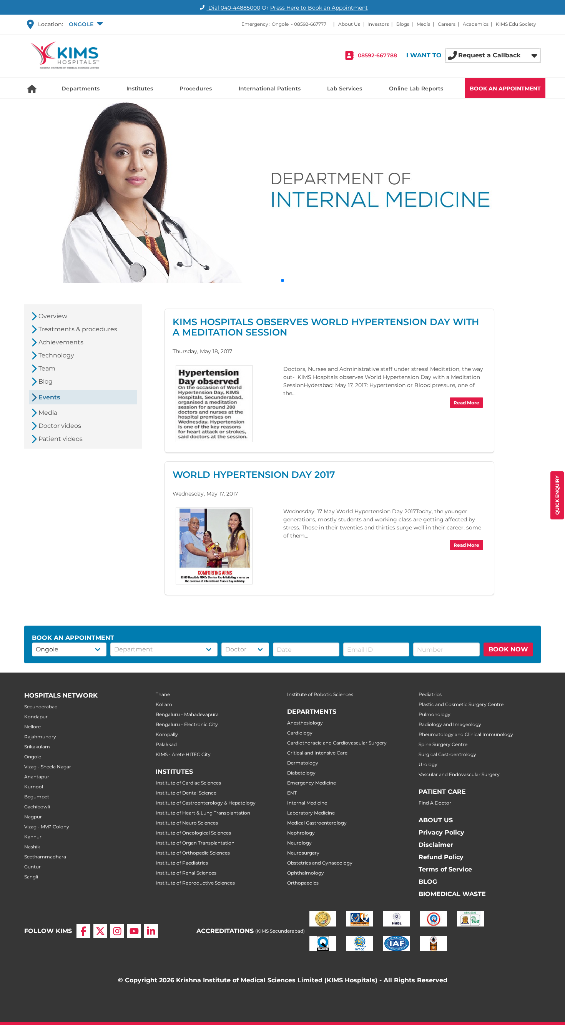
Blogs (402, 24)
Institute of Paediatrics (182, 863)
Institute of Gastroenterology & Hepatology (206, 803)
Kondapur (36, 717)
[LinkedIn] (151, 931)
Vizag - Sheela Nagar (47, 767)
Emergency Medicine (311, 783)
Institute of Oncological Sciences (193, 833)
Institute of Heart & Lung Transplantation (203, 813)
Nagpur (33, 817)
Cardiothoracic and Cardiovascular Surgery (337, 743)
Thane (163, 694)
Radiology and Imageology (450, 724)
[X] (100, 931)
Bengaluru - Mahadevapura (187, 714)
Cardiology (299, 733)
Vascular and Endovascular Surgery (459, 774)
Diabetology (301, 773)
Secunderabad (41, 706)
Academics (476, 24)
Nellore (32, 727)
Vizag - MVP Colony (46, 827)
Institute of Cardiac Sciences (188, 783)
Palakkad (166, 744)
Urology (428, 764)
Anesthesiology (305, 723)
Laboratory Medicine (311, 813)
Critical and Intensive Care (317, 753)
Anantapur (36, 777)
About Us (349, 24)
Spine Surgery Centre (443, 744)
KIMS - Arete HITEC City (183, 754)
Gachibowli (37, 807)
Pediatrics (430, 694)
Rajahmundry (40, 737)
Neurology (299, 843)
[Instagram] (117, 931)
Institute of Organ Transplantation (195, 843)
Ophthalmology (305, 873)
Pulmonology (434, 714)
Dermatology (302, 763)
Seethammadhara (45, 857)
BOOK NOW (508, 649)
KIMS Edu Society (516, 24)
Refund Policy (441, 857)
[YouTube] (134, 931)
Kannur (33, 837)
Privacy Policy (441, 832)
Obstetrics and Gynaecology (319, 863)
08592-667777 (310, 24)
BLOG (428, 881)
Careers (446, 24)
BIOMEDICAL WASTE (452, 894)
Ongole (32, 757)
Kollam (164, 704)
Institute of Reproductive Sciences (195, 883)
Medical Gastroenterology (317, 823)
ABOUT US (436, 820)
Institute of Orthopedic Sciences (193, 853)
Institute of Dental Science (186, 793)
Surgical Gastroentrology (447, 754)
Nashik (32, 847)
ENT (292, 793)
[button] (85, 24)
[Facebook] (83, 931)
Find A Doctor (435, 803)
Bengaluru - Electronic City (187, 724)
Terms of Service (445, 869)
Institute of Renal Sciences (186, 873)
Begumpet (36, 797)
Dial (233, 7)
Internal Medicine (307, 803)
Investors (378, 24)
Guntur (32, 867)
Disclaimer (436, 844)
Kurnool (33, 787)
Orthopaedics (303, 883)
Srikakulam (37, 747)
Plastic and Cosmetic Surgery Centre (461, 704)
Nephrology (301, 833)
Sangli (31, 877)
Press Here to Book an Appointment (319, 7)
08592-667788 (377, 55)
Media (423, 24)
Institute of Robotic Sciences (320, 694)
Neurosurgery (303, 853)
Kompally (167, 734)
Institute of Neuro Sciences (187, 823)
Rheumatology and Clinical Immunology (466, 734)
